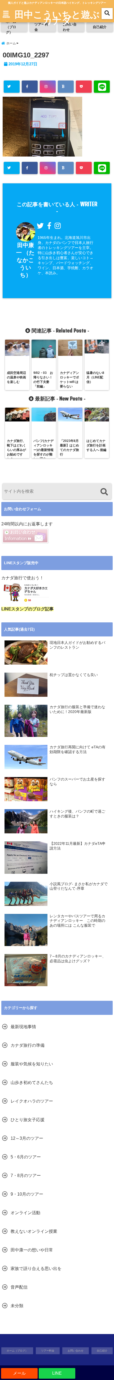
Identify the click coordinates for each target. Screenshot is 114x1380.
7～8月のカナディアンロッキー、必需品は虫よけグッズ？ (78, 958)
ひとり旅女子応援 (28, 1119)
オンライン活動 (25, 1212)
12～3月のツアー (27, 1138)
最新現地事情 (23, 1026)
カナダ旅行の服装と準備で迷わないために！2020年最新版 (77, 709)
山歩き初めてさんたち (32, 1082)
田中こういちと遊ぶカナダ (57, 17)
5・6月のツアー (26, 1157)
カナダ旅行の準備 (28, 1045)
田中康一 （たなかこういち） (25, 260)
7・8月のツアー (26, 1175)
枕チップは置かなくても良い (74, 675)
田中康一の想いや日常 (32, 1250)
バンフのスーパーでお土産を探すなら (77, 781)
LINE (57, 1373)
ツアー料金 (41, 27)
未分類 (17, 1305)
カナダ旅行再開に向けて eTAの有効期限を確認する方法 (78, 749)
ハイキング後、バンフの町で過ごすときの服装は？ (77, 813)
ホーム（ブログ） (11, 27)
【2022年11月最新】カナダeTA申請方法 (78, 846)
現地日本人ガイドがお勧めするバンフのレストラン (77, 645)
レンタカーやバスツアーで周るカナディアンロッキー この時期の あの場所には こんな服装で (77, 920)
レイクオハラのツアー (32, 1101)
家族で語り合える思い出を (36, 1268)
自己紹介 (100, 27)
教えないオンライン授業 (34, 1231)
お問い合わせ (70, 27)
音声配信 (19, 1287)
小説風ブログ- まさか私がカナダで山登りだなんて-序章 (79, 886)
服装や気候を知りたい (32, 1064)
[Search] (104, 492)
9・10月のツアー (27, 1194)
